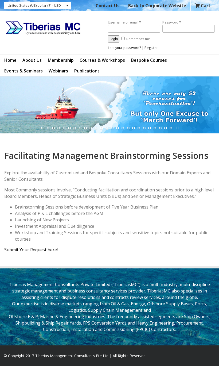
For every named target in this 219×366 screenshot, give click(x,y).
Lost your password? (124, 47)
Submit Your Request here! (31, 250)
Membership (61, 60)
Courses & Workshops (102, 60)
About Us (32, 60)
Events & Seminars (23, 71)
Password (171, 22)
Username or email (124, 22)
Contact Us (107, 6)
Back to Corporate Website (157, 6)
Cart (205, 6)
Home (10, 60)
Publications (87, 71)
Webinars (58, 71)
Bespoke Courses (149, 60)
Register (151, 47)
